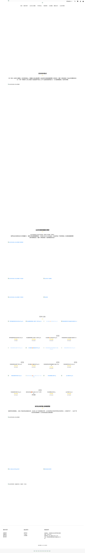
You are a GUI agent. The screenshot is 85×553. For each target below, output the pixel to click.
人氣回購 (51, 5)
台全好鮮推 (62, 5)
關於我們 (25, 5)
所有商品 (39, 5)
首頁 (21, 5)
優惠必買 (56, 5)
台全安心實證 (32, 5)
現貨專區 (45, 5)
